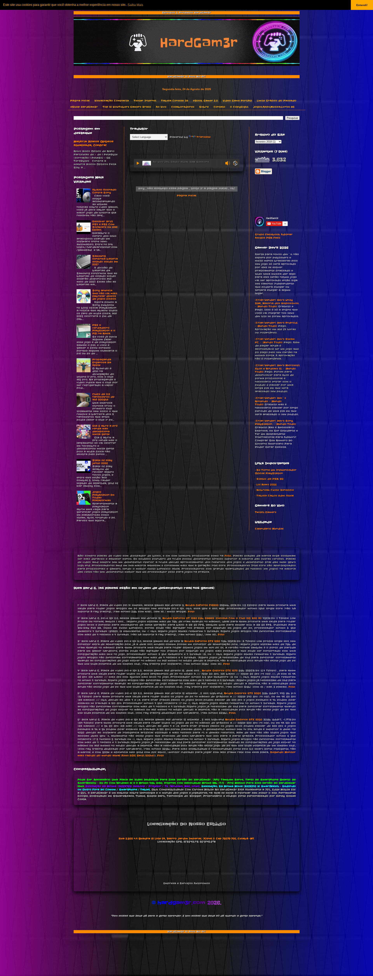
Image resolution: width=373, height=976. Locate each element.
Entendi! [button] (362, 5)
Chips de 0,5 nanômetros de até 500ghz (103, 397)
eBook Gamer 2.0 (205, 100)
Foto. (232, 713)
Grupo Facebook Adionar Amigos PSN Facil (274, 236)
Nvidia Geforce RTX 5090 (243, 719)
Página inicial (80, 100)
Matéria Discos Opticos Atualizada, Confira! (93, 143)
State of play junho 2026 (102, 462)
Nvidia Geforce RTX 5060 (242, 693)
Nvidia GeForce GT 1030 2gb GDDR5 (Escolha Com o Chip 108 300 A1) (212, 618)
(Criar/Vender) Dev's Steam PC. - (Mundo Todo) (275, 340)
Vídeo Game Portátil (237, 100)
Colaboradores (182, 107)
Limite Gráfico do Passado (276, 100)
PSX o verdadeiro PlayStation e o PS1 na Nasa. (103, 329)
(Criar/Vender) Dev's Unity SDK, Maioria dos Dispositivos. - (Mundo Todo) (277, 303)
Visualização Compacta (111, 100)
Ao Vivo (161, 107)
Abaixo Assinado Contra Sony (104, 191)
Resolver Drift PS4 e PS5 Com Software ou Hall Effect (104, 225)
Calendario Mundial (269, 528)
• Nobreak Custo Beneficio (274, 490)
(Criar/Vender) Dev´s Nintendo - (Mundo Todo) (270, 401)
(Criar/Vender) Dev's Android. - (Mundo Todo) (276, 324)
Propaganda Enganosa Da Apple (101, 362)
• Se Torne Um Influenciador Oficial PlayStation (275, 471)
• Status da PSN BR (269, 479)
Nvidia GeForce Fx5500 (201, 605)
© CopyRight (239, 107)
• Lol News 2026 (266, 484)
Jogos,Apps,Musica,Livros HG (274, 107)
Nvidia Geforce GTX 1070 (220, 670)
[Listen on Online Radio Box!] (235, 163)
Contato (219, 107)
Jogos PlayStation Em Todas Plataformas (103, 496)
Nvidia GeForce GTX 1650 (202, 641)
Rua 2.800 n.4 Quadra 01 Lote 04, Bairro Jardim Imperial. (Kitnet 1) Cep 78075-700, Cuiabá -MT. (186, 838)
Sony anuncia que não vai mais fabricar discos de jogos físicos (104, 295)
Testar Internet (145, 100)
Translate (204, 137)
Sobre (204, 107)
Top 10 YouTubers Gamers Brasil (127, 107)
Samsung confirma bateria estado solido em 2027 (105, 260)
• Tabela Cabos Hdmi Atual (274, 495)
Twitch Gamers (265, 512)
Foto (228, 555)
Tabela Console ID (174, 100)
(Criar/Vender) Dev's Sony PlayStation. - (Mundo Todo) (275, 422)
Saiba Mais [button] (135, 5)
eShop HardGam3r (84, 107)
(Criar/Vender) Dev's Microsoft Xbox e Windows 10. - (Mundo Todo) (277, 369)
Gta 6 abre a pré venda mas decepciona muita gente (105, 430)
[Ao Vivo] (138, 163)
